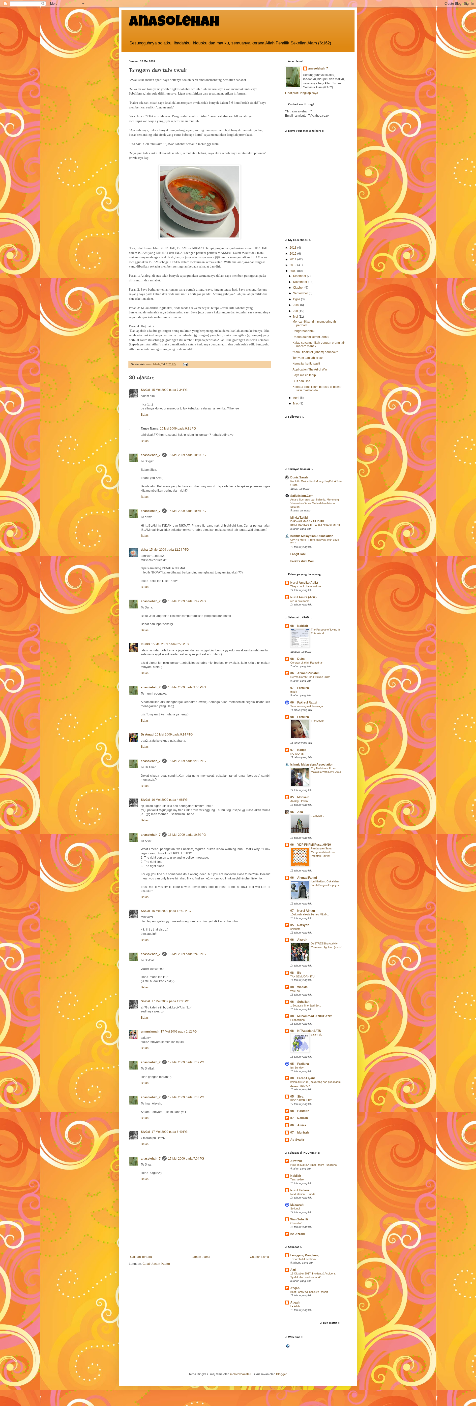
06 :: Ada (296, 812)
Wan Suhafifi (299, 1219)
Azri (293, 1270)
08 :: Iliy (295, 972)
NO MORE (296, 753)
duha (144, 549)
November (300, 282)
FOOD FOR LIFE (301, 1100)
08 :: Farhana (299, 717)
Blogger (281, 1374)
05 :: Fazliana (299, 1064)
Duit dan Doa (301, 381)
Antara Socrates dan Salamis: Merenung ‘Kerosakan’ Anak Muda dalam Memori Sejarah (314, 503)
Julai (296, 305)
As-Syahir (297, 1139)
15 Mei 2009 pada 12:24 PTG (169, 549)
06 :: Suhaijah (299, 1002)
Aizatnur (296, 1161)
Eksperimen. (297, 1019)
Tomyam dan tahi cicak (308, 358)
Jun (296, 311)
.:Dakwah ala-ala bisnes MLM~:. (309, 914)
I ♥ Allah (295, 1306)
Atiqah (294, 1302)
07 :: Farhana (299, 688)
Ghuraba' (295, 1223)
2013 (293, 247)
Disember (300, 276)
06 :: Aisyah (298, 939)
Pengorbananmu (304, 331)
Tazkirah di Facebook (303, 1259)
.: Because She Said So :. (305, 1005)
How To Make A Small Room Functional (313, 1164)
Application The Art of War (310, 369)
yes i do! (295, 990)
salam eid (316, 1034)
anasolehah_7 (151, 455)
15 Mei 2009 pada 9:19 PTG (187, 761)
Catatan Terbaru (141, 1257)
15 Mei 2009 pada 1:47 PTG (187, 601)
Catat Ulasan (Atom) (156, 1264)
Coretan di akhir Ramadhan (306, 662)
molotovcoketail (240, 1374)
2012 (293, 253)
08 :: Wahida (299, 987)
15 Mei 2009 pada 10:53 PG (187, 455)
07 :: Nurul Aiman (302, 910)
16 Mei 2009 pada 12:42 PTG (171, 911)
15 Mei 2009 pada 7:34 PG (169, 390)
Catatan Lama (259, 1257)
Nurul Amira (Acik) (303, 597)
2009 (293, 271)
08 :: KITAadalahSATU (305, 1031)
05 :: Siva (296, 1096)
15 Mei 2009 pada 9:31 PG (178, 428)
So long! (295, 1208)
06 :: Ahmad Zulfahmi (305, 673)
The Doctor (318, 720)
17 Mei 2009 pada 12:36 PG (170, 1001)
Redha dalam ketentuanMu (311, 337)
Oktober (298, 287)
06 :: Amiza (298, 1125)
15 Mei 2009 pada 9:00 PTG (187, 687)
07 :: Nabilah (299, 1118)
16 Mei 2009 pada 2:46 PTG (187, 954)
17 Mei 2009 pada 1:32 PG (186, 1062)
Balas (145, 414)
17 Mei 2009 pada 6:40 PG (169, 1132)
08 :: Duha (297, 659)
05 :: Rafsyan (299, 925)
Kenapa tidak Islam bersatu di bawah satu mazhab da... (317, 388)
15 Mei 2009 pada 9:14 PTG (174, 734)
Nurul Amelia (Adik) (304, 582)
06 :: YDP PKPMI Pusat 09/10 (310, 844)
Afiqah (294, 1288)
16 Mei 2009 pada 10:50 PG (187, 835)
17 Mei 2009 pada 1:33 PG (186, 1097)
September (301, 293)
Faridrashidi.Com (302, 561)
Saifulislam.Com (301, 496)
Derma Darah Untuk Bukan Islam (310, 676)
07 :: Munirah (299, 1132)
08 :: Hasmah (299, 1111)
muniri (145, 644)
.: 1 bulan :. (317, 815)
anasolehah (174, 22)
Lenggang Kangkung (304, 1255)
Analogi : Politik (299, 801)
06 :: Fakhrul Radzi (303, 702)
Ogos (297, 299)
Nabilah (295, 1175)
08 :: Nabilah (299, 626)
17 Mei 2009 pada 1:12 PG (179, 1031)
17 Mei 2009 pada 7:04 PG (186, 1158)
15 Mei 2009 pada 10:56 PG (187, 511)
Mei (296, 316)
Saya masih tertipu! (305, 375)
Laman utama (201, 1257)
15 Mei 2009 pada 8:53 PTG (170, 644)
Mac (296, 403)
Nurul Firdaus (299, 1190)
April (296, 398)
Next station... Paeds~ (303, 1194)
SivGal (145, 390)
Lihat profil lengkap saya (301, 93)
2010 (293, 265)
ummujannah (150, 1031)
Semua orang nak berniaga (306, 706)
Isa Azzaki (297, 1234)
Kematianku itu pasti (306, 363)
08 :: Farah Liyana (303, 1078)
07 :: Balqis (298, 750)
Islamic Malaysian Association (311, 536)
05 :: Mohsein (299, 797)
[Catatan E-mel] (185, 364)
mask (293, 691)
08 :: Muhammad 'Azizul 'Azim (311, 1016)
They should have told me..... (307, 586)
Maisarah (296, 1204)
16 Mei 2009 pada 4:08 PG (169, 800)
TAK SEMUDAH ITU (302, 976)
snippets (295, 928)
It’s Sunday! (297, 1067)
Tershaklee (297, 1179)
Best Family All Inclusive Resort (309, 1291)
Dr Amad (147, 734)
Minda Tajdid (299, 517)
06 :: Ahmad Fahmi (303, 877)
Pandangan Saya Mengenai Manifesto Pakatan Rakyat (323, 852)
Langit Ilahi (297, 554)
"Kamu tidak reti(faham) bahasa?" (315, 352)
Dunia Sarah (299, 477)
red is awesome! (300, 601)
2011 (293, 259)
